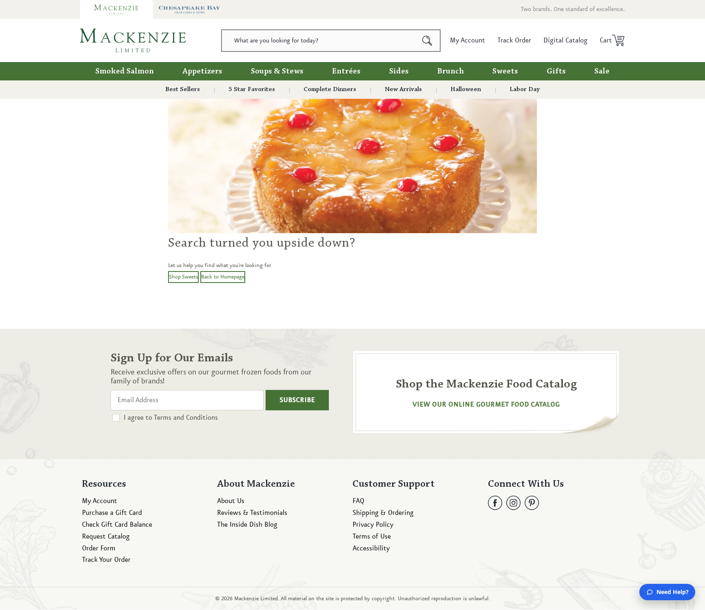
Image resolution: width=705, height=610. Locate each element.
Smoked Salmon (124, 71)
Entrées (346, 71)
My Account (99, 501)
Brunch (450, 71)
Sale (602, 71)
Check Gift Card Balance (117, 525)
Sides (399, 71)
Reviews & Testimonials (252, 513)
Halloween (465, 89)
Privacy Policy (372, 525)
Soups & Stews (277, 71)
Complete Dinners (330, 89)
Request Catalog (106, 536)
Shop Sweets (183, 277)
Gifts (556, 71)
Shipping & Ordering (383, 513)
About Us (230, 501)
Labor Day (525, 89)
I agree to (171, 418)
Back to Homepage (222, 277)
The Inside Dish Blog (247, 525)
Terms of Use (371, 536)
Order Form (98, 548)
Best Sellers (182, 89)
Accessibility (371, 548)
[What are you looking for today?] (427, 40)
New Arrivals (403, 89)
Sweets (505, 71)
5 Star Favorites (251, 89)
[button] (609, 40)
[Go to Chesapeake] (189, 9)
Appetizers (202, 71)
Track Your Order (106, 560)
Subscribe (297, 400)
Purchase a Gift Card (112, 513)
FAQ (358, 501)
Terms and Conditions (186, 418)
